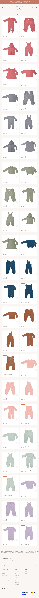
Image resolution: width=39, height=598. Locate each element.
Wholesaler (17, 584)
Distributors (17, 580)
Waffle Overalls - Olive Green (8, 229)
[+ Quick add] (17, 32)
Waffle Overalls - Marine (25, 277)
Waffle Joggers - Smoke (25, 108)
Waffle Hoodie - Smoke (7, 156)
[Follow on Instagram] (5, 589)
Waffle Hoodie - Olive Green (26, 229)
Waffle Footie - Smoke (7, 132)
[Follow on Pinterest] (7, 589)
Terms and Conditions (6, 580)
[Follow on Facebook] (2, 589)
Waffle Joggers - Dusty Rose (8, 398)
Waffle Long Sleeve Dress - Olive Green (10, 253)
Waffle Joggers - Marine (7, 277)
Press (3, 577)
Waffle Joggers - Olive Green (8, 205)
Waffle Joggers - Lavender (8, 519)
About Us (3, 571)
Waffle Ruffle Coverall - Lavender (27, 543)
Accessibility (17, 582)
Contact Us (17, 571)
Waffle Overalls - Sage (7, 470)
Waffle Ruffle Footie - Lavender (8, 543)
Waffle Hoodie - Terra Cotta (8, 59)
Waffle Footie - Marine (7, 301)
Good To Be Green (5, 573)
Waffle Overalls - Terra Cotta (26, 59)
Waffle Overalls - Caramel (7, 349)
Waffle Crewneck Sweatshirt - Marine (28, 253)
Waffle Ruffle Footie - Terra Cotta (9, 35)
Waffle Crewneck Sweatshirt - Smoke (10, 108)
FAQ (16, 573)
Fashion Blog (17, 575)
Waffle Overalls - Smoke (25, 132)
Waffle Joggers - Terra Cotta (26, 35)
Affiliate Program (5, 575)
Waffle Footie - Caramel (25, 349)
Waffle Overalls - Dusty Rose (26, 398)
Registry (26, 573)
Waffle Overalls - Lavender (26, 519)
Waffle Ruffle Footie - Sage (26, 470)
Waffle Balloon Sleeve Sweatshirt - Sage (10, 446)
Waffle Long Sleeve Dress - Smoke (27, 156)
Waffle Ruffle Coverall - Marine (27, 301)
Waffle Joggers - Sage (25, 446)
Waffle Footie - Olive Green (26, 205)
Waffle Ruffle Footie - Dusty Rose (9, 422)
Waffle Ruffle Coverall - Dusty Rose (27, 422)
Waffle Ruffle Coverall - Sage (8, 494)
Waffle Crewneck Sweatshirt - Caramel (10, 325)
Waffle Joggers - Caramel (26, 325)
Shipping (16, 577)
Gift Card (26, 571)
